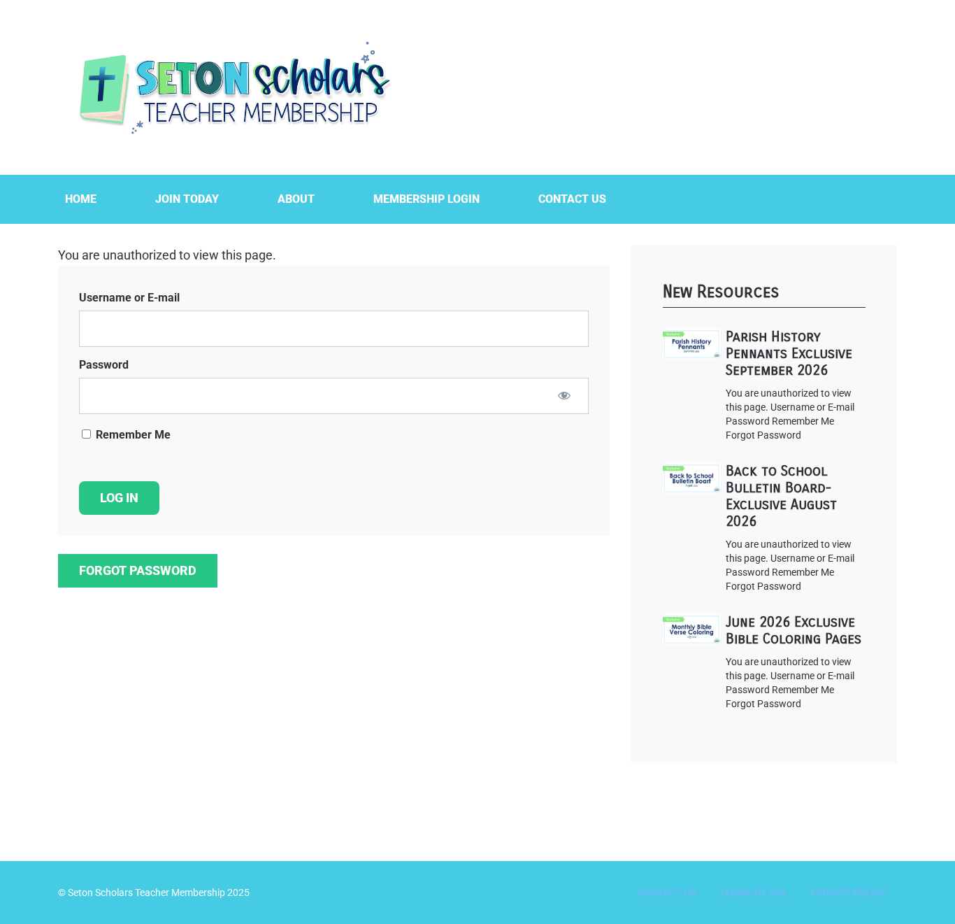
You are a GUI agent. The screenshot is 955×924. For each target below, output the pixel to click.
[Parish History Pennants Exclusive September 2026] (691, 344)
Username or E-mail (129, 297)
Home (80, 199)
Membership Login (426, 199)
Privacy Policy (848, 892)
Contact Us (572, 199)
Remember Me (132, 434)
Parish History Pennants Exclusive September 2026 (789, 353)
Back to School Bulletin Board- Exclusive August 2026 (781, 496)
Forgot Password (137, 570)
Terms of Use (753, 892)
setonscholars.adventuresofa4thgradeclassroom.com (233, 87)
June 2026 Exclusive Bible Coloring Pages (793, 630)
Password (104, 364)
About (296, 199)
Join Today (187, 199)
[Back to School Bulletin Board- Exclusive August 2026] (691, 478)
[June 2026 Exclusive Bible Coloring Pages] (691, 629)
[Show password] (564, 395)
